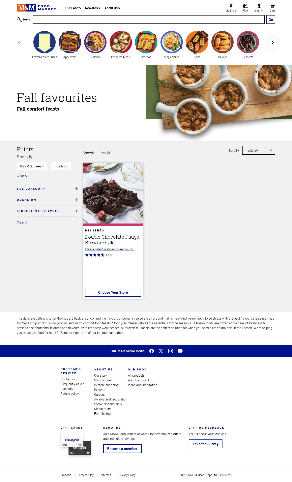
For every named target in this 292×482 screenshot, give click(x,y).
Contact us (68, 379)
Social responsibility (108, 404)
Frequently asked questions (72, 386)
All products (136, 375)
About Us (111, 8)
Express (99, 390)
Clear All (22, 176)
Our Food (72, 8)
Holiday (60, 166)
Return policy (70, 393)
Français (66, 475)
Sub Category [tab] (31, 188)
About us (103, 369)
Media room (102, 409)
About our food (138, 380)
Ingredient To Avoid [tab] (38, 211)
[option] (44, 44)
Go (271, 19)
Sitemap (106, 475)
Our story (100, 375)
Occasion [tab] (26, 200)
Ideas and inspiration (142, 385)
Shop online (102, 380)
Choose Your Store (113, 292)
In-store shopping (106, 385)
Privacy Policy (127, 475)
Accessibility (86, 475)
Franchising (102, 413)
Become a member (122, 448)
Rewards (92, 8)
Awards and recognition (110, 399)
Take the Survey (206, 443)
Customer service (71, 371)
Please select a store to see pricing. (109, 249)
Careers (99, 394)
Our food (137, 369)
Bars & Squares (31, 166)
